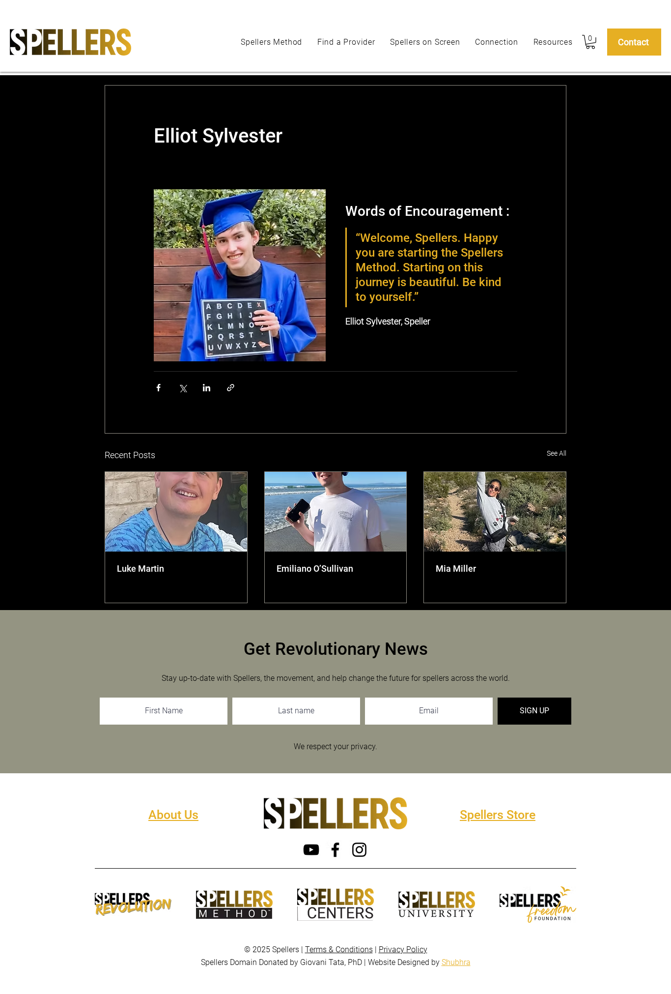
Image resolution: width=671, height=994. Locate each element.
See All (556, 453)
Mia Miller (456, 568)
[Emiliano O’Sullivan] (336, 512)
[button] (590, 42)
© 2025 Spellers (272, 949)
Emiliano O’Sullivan (315, 568)
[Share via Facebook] (158, 387)
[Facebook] (335, 849)
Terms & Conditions (339, 949)
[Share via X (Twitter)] (182, 387)
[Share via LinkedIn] (206, 387)
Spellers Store (497, 815)
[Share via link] (230, 387)
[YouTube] (311, 849)
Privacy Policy (403, 949)
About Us (173, 815)
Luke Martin (140, 568)
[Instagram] (359, 849)
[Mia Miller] (495, 512)
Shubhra (456, 962)
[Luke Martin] (176, 512)
